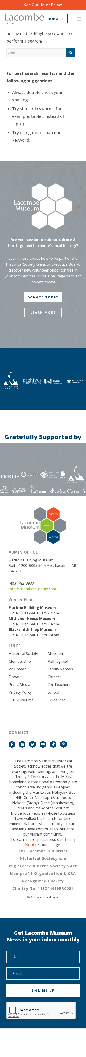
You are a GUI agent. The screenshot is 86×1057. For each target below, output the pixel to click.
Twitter (32, 744)
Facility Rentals (60, 669)
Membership (20, 661)
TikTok (53, 744)
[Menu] (79, 18)
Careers (54, 676)
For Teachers (59, 684)
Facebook (12, 744)
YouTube (43, 744)
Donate (15, 676)
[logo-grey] (24, 18)
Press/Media (19, 684)
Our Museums (21, 699)
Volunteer (17, 669)
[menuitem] (79, 18)
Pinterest (63, 744)
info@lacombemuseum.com (32, 588)
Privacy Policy (20, 692)
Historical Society (23, 653)
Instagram (22, 744)
